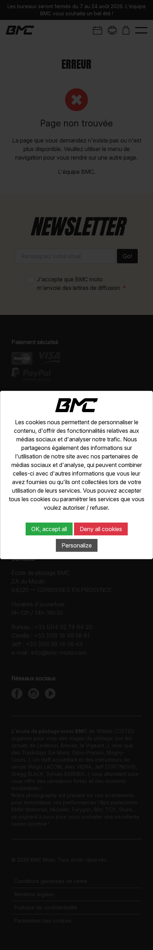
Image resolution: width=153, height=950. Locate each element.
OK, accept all (49, 529)
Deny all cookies (101, 529)
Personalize (77, 545)
